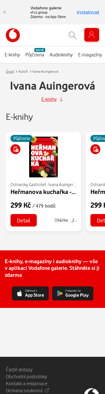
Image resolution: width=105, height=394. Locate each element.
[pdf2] (73, 220)
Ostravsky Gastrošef (28, 184)
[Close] (4, 12)
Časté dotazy (19, 369)
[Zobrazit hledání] (72, 35)
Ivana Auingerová (64, 184)
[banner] (13, 35)
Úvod (10, 71)
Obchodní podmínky (26, 376)
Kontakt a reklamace (27, 383)
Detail (23, 220)
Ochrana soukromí (24, 390)
